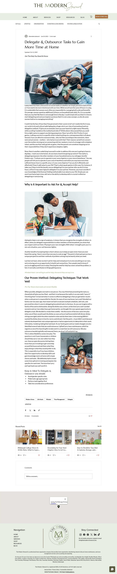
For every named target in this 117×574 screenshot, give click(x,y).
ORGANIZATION (39, 24)
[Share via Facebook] (25, 410)
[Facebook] (84, 534)
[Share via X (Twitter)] (30, 410)
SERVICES (17, 539)
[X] (91, 534)
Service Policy (48, 569)
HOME (16, 534)
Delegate (70, 399)
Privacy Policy (56, 569)
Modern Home (30, 399)
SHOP (15, 541)
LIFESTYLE (27, 24)
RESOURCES (18, 544)
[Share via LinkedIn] (34, 410)
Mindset (48, 399)
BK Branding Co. (70, 572)
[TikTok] (98, 534)
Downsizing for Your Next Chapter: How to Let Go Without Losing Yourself (57, 449)
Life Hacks (40, 399)
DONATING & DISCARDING (55, 24)
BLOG (15, 546)
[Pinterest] (87, 534)
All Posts (18, 24)
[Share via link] (39, 410)
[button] (91, 16)
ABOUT (16, 537)
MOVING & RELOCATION (74, 24)
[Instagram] (80, 534)
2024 (47, 572)
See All (99, 426)
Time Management (59, 399)
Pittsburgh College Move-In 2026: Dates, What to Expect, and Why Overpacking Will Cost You (29, 449)
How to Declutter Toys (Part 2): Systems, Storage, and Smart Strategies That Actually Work (87, 449)
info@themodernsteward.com (87, 540)
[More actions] (91, 36)
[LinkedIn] (95, 534)
